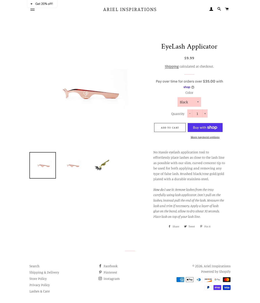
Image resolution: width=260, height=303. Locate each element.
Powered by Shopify (216, 271)
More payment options (205, 137)
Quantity (177, 113)
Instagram (111, 278)
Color (189, 92)
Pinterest (110, 272)
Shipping (172, 66)
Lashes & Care (39, 291)
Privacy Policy (39, 285)
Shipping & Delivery (44, 272)
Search (34, 266)
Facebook (110, 266)
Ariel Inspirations (130, 9)
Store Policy (38, 278)
